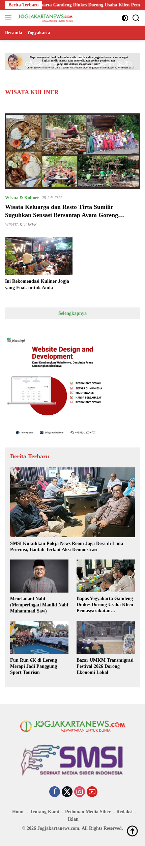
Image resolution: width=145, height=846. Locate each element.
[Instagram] (79, 792)
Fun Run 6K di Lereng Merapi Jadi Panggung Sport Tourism (33, 666)
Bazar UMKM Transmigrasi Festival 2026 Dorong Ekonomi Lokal (105, 666)
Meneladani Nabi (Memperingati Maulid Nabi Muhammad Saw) (39, 604)
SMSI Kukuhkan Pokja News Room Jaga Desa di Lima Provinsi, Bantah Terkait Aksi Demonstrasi (66, 546)
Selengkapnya (72, 313)
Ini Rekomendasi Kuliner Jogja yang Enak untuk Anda (37, 284)
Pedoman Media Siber (88, 811)
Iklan (73, 819)
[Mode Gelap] (125, 18)
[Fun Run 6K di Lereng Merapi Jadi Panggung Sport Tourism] (39, 637)
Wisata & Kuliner (22, 197)
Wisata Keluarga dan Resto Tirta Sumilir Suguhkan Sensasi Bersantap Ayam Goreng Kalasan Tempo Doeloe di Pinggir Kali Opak (63, 214)
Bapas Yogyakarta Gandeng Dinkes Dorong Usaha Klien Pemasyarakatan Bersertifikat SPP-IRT (105, 605)
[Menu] (9, 18)
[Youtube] (92, 792)
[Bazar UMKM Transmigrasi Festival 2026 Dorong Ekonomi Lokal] (106, 637)
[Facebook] (54, 792)
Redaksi (124, 811)
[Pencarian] (136, 18)
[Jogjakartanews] (45, 18)
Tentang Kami (44, 811)
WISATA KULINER (20, 224)
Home (18, 811)
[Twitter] (67, 792)
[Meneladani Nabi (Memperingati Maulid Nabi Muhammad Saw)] (39, 576)
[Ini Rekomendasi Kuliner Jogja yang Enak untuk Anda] (38, 256)
